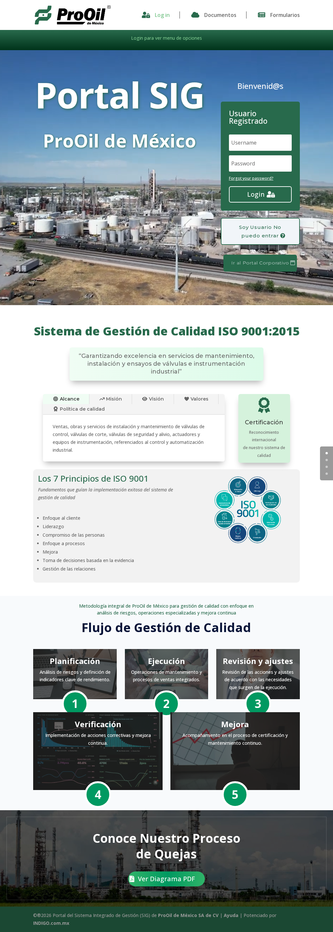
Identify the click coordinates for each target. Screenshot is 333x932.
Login (256, 194)
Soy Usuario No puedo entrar (260, 231)
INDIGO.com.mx (51, 923)
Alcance (69, 399)
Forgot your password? (251, 178)
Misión (113, 399)
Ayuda (231, 915)
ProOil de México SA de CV (188, 915)
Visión (156, 399)
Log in (162, 15)
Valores (198, 399)
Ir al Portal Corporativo (260, 263)
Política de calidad (82, 409)
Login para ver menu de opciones (166, 38)
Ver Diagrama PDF (166, 878)
